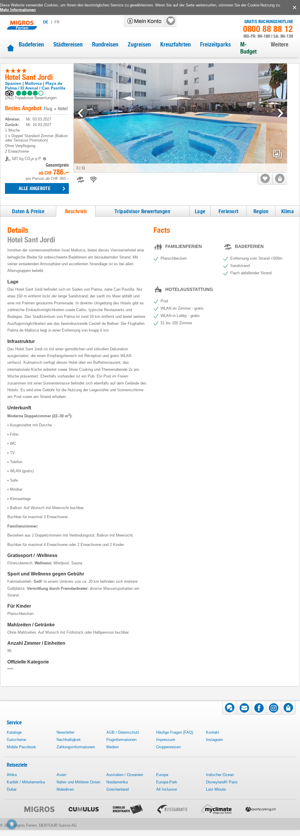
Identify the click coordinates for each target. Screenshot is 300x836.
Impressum (165, 739)
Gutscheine (16, 739)
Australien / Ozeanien (124, 775)
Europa (162, 775)
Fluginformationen (121, 739)
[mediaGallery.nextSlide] (280, 113)
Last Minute (216, 789)
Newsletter (65, 732)
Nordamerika (117, 782)
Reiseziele (17, 765)
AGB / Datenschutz (122, 732)
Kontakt (212, 732)
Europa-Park (166, 782)
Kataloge (14, 732)
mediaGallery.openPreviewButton (277, 154)
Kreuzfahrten (175, 44)
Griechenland (117, 789)
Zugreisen (139, 44)
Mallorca (33, 83)
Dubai (11, 789)
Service (14, 722)
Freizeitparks (215, 44)
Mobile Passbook (21, 747)
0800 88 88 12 (268, 29)
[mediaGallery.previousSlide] (80, 113)
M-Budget (248, 48)
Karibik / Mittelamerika (26, 782)
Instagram (214, 739)
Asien (61, 775)
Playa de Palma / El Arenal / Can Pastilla (35, 85)
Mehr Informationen (18, 10)
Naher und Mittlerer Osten (78, 782)
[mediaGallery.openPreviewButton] (180, 118)
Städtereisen (68, 44)
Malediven (65, 789)
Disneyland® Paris (222, 782)
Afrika (12, 775)
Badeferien (31, 44)
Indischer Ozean (220, 775)
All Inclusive (166, 789)
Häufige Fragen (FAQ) (174, 732)
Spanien (13, 83)
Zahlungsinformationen (76, 747)
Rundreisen (105, 44)
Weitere (279, 44)
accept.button (294, 8)
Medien (112, 747)
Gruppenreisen (168, 747)
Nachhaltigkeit (69, 739)
